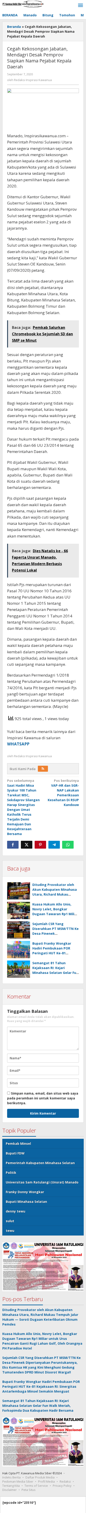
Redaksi (65, 1481)
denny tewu (15, 1211)
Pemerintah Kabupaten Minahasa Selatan (40, 1163)
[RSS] (43, 769)
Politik (11, 1172)
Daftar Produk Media (40, 1477)
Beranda (14, 26)
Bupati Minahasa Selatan (26, 1201)
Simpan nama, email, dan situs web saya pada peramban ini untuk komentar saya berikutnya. (42, 1098)
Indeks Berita (11, 1477)
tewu (10, 1230)
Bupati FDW (15, 1153)
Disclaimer (9, 1490)
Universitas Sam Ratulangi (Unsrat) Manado (42, 1182)
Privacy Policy (62, 1486)
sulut (10, 1221)
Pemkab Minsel (18, 1143)
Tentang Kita (11, 1486)
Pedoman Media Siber (17, 1481)
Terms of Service (36, 1486)
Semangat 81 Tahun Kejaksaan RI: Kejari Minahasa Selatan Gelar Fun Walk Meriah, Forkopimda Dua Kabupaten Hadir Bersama (37, 1406)
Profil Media (46, 1481)
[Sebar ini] (13, 845)
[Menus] (80, 5)
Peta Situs (29, 1490)
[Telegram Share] (54, 845)
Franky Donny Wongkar (25, 1192)
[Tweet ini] (26, 845)
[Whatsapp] (68, 845)
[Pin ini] (40, 845)
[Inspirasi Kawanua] (23, 4)
